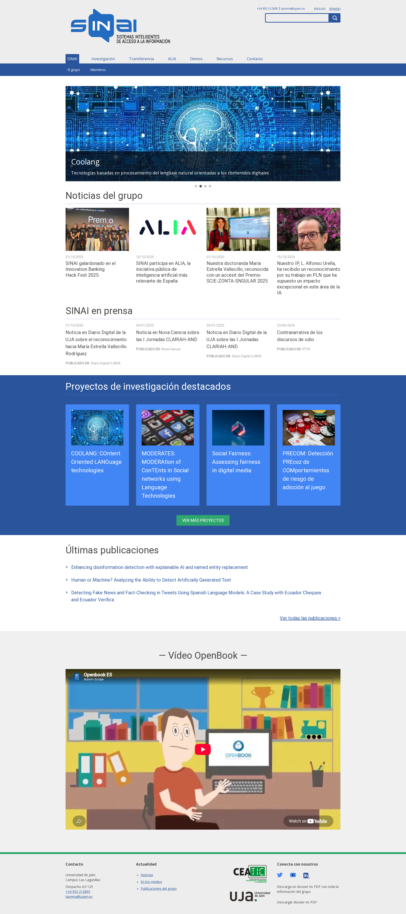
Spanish (334, 9)
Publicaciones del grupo (159, 888)
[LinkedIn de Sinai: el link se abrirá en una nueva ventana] (306, 875)
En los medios (151, 881)
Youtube (293, 875)
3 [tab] (205, 186)
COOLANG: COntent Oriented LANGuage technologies (96, 462)
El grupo (73, 69)
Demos (196, 58)
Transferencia (141, 58)
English (319, 9)
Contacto (255, 58)
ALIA (172, 58)
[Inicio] (121, 27)
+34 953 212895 (267, 9)
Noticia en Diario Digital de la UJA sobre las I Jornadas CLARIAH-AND (237, 339)
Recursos (225, 58)
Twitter (280, 875)
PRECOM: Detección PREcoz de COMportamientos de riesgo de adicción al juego (308, 470)
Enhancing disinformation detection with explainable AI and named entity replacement (159, 567)
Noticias (147, 875)
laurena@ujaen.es (293, 9)
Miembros (98, 69)
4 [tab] (210, 186)
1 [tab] (196, 186)
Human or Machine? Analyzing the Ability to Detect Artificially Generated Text (151, 580)
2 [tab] (200, 186)
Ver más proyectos (203, 520)
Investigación (103, 58)
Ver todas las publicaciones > (310, 618)
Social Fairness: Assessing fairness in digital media (236, 462)
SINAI (72, 58)
